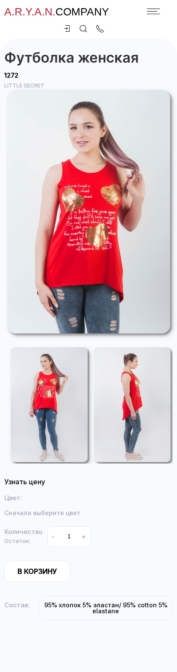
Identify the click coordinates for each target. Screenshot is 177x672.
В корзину (37, 571)
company (56, 12)
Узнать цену (24, 481)
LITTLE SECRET (24, 85)
